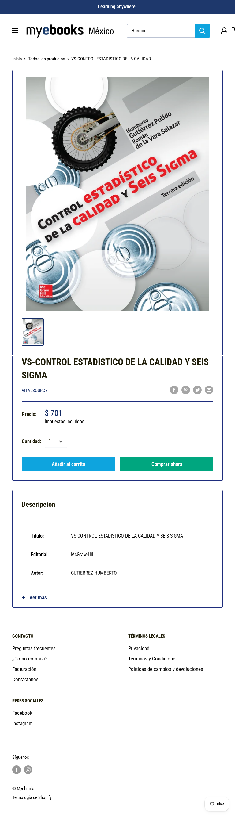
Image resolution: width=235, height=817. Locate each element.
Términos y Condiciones (153, 659)
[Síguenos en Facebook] (16, 769)
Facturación (24, 669)
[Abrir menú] (15, 30)
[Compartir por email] (209, 390)
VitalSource (34, 390)
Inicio (17, 59)
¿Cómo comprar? (29, 659)
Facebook (22, 713)
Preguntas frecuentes (34, 648)
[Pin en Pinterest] (185, 390)
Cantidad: (31, 441)
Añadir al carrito (68, 464)
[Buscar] (202, 31)
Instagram (22, 723)
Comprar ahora (166, 464)
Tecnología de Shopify (32, 797)
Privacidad (138, 648)
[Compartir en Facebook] (174, 390)
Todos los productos (46, 59)
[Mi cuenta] (224, 30)
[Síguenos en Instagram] (28, 769)
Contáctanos (25, 679)
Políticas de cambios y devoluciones (165, 669)
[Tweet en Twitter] (197, 390)
